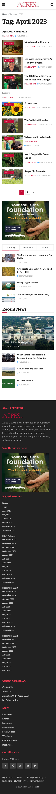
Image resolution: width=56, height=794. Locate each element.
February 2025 (8, 526)
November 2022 (9, 639)
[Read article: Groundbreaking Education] (8, 371)
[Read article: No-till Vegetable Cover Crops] (12, 159)
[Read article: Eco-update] (12, 109)
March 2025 (7, 522)
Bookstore (7, 744)
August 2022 (7, 651)
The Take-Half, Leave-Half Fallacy (33, 294)
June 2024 (6, 563)
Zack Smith (31, 84)
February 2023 (8, 626)
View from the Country (36, 41)
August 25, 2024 (22, 36)
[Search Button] (52, 4)
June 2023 (6, 611)
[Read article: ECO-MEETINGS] (8, 383)
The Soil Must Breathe (36, 120)
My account (7, 777)
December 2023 (10, 587)
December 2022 (10, 635)
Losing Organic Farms (27, 282)
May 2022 (6, 662)
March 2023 (7, 622)
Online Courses (9, 740)
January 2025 (8, 530)
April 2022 (6, 666)
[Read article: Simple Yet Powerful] (12, 176)
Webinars (7, 736)
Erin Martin (31, 142)
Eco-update (30, 103)
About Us (6, 691)
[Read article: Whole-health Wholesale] (12, 142)
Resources (7, 714)
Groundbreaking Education (30, 368)
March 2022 (7, 670)
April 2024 (6, 570)
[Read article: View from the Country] (12, 47)
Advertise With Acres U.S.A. (15, 695)
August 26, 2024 (45, 162)
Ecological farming (35, 777)
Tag (10, 14)
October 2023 (8, 599)
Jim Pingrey (31, 124)
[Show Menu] (3, 4)
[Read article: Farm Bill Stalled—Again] (28, 334)
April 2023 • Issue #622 (14, 31)
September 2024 (9, 551)
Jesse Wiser (31, 176)
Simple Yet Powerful (35, 171)
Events (5, 718)
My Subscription (10, 700)
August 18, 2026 (12, 347)
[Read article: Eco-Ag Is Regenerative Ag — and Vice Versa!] (12, 64)
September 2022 (9, 647)
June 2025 (6, 511)
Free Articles (8, 731)
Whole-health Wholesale (37, 137)
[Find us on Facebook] (5, 766)
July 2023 (6, 607)
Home (4, 14)
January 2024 (8, 582)
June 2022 (6, 658)
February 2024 (8, 578)
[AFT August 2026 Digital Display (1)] (25, 220)
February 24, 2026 (23, 97)
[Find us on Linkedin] (35, 766)
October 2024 (8, 547)
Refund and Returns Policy (14, 781)
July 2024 (6, 559)
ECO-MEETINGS (25, 380)
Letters (6, 92)
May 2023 (6, 614)
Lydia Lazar (31, 67)
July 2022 (6, 655)
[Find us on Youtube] (28, 766)
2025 (4, 507)
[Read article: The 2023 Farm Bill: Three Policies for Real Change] (12, 81)
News (5, 503)
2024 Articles (8, 536)
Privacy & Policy (37, 781)
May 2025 (6, 515)
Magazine (7, 723)
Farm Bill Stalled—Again (17, 342)
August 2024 (7, 555)
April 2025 (6, 518)
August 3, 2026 (24, 385)
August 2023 (7, 603)
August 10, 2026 (25, 362)
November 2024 (9, 543)
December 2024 (9, 539)
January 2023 (8, 630)
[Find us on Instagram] (20, 766)
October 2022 (8, 643)
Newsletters (8, 727)
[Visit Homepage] (27, 5)
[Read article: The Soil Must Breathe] (12, 125)
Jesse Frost (31, 162)
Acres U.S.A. (9, 36)
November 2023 (9, 595)
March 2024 (7, 574)
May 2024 (6, 566)
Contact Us (7, 687)
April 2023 (18, 14)
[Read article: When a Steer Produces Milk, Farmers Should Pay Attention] (8, 357)
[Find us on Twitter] (13, 766)
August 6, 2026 (24, 373)
